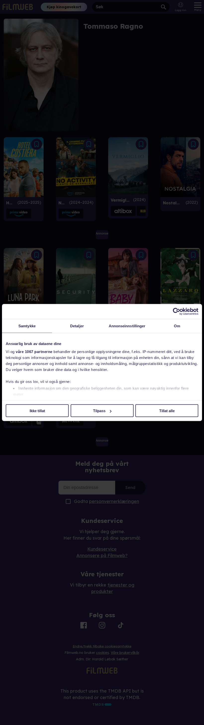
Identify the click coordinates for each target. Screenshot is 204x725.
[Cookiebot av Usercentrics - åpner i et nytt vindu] (176, 311)
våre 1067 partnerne (34, 351)
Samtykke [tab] (27, 326)
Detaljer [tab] (77, 326)
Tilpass (99, 411)
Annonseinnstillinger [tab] (127, 326)
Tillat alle (167, 411)
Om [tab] (177, 326)
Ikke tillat (37, 411)
